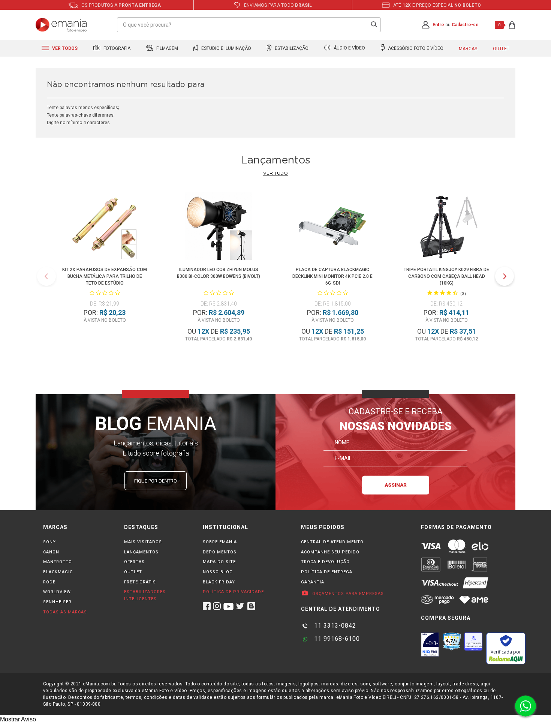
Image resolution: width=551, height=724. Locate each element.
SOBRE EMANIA (220, 542)
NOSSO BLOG (218, 572)
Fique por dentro (155, 481)
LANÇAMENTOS (141, 552)
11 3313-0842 (334, 625)
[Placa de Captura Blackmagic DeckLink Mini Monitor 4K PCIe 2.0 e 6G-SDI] (332, 227)
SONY (49, 542)
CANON (51, 552)
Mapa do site (219, 561)
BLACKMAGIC (58, 572)
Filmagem (166, 48)
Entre (438, 24)
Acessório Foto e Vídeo (415, 48)
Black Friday (219, 582)
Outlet (501, 48)
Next (504, 276)
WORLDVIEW (57, 591)
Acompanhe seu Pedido (330, 552)
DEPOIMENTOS (220, 552)
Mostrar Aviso (18, 719)
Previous (46, 276)
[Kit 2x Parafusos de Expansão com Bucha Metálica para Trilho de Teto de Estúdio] (104, 227)
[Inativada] (430, 645)
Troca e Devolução (325, 561)
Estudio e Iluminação (225, 48)
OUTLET (133, 572)
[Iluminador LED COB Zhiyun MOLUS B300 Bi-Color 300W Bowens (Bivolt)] (218, 227)
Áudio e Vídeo (348, 48)
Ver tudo (275, 173)
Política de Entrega (326, 572)
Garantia (312, 582)
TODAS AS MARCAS (65, 612)
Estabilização (291, 48)
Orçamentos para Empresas (347, 593)
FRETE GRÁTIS (140, 582)
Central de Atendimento (332, 542)
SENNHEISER (57, 602)
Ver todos (64, 48)
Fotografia (116, 48)
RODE (49, 582)
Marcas (468, 48)
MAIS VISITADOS (143, 542)
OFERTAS (134, 561)
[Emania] (61, 24)
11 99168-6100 (336, 638)
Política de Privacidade (233, 591)
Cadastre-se (465, 24)
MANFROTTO (57, 561)
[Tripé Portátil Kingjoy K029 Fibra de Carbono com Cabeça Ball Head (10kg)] (446, 227)
